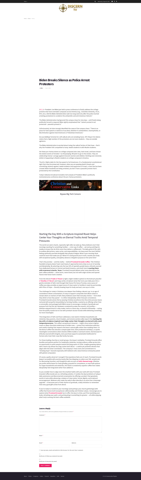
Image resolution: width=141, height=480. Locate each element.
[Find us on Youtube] (112, 1)
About (25, 476)
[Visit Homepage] (70, 8)
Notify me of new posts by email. (48, 461)
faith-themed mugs (85, 361)
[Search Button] (95, 1)
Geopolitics (52, 476)
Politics (33, 18)
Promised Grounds (55, 393)
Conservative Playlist (111, 476)
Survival (62, 476)
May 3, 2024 (48, 88)
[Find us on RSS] (116, 1)
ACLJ (41, 88)
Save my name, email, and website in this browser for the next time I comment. (62, 450)
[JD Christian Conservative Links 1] (70, 185)
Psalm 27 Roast (57, 279)
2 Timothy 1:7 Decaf (46, 281)
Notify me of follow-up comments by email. (51, 456)
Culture (41, 476)
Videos (29, 18)
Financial (47, 476)
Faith (58, 476)
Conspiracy (35, 476)
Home (25, 1)
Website (74, 443)
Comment (42, 415)
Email (41, 443)
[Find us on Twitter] (114, 1)
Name (41, 435)
